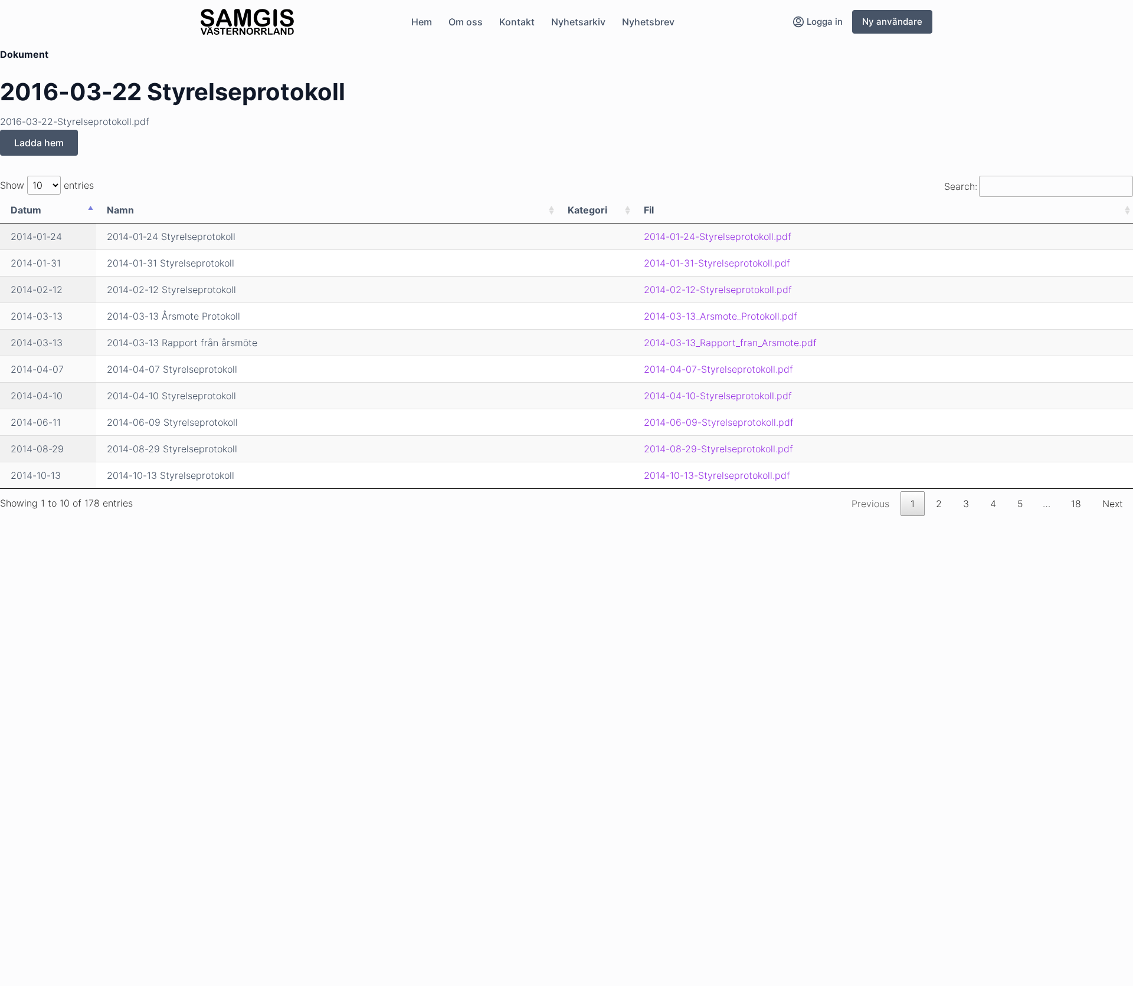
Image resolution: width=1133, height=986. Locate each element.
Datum (26, 210)
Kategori (587, 210)
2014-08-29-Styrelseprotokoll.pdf (718, 449)
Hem (421, 22)
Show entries (47, 185)
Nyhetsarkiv (578, 22)
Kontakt (517, 22)
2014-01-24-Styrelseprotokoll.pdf (717, 236)
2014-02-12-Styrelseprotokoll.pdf (718, 289)
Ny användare (892, 21)
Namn (120, 210)
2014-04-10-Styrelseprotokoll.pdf (718, 396)
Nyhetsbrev (648, 22)
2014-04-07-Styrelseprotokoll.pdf (718, 369)
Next (1112, 504)
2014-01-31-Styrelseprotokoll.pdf (717, 263)
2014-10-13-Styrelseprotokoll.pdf (717, 475)
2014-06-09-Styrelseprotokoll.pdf (719, 422)
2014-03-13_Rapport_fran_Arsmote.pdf (730, 343)
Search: (960, 186)
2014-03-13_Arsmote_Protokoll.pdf (720, 316)
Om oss (465, 22)
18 (1076, 504)
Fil (649, 210)
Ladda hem (39, 143)
